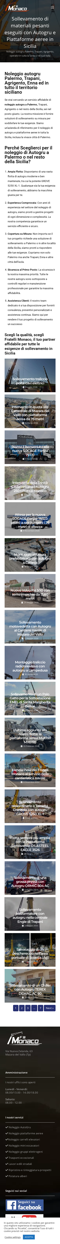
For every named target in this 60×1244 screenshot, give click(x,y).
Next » (50, 1008)
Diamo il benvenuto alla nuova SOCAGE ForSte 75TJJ (30, 451)
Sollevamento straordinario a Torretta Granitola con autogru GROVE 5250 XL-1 (30, 808)
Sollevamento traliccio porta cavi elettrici (30, 381)
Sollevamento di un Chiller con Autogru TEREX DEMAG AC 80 (30, 989)
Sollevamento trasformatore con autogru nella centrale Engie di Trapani (30, 916)
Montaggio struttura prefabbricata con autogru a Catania (30, 558)
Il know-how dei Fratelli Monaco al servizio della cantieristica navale (30, 774)
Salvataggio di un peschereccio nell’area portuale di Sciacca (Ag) (30, 953)
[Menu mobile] (52, 7)
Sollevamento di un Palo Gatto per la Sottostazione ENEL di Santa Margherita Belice (30, 700)
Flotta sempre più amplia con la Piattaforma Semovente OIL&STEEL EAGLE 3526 (30, 844)
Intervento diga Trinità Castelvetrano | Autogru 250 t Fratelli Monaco (30, 487)
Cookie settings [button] (13, 1237)
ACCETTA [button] (29, 1237)
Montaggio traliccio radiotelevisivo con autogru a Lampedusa (30, 666)
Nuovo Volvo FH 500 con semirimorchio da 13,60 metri (30, 594)
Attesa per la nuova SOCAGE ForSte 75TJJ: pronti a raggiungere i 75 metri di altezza (30, 521)
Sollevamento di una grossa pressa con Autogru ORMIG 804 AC (30, 882)
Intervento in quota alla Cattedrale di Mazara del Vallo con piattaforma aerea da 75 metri (30, 413)
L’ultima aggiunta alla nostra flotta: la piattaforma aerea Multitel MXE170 (30, 736)
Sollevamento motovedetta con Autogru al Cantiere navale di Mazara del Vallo (30, 628)
